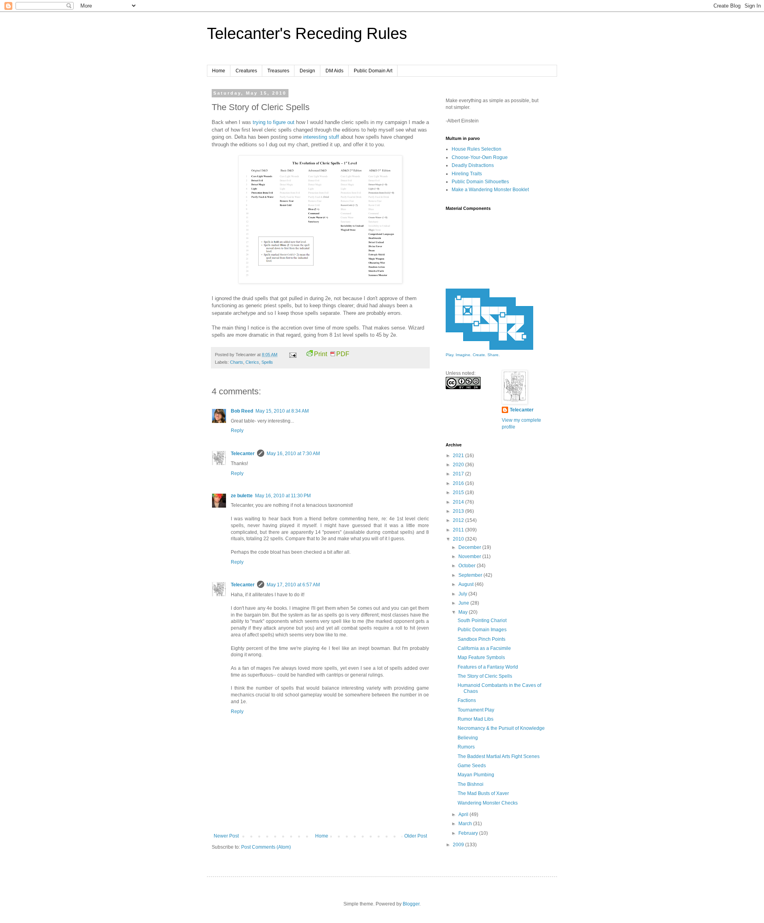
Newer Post (226, 836)
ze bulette (242, 495)
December (470, 547)
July (463, 594)
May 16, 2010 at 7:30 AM (293, 453)
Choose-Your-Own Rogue (480, 157)
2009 (459, 844)
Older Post (415, 836)
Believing (468, 738)
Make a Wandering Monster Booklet (490, 189)
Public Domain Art (373, 71)
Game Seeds (472, 765)
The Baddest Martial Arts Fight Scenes (499, 756)
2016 (459, 483)
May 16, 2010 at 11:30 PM (283, 495)
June (464, 603)
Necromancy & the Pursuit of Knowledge (501, 728)
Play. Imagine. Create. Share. (473, 355)
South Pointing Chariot (482, 620)
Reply (237, 430)
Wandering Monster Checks (488, 803)
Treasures (278, 71)
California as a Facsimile (484, 648)
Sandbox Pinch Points (481, 639)
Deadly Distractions (473, 165)
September (470, 575)
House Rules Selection (476, 149)
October (467, 565)
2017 (459, 474)
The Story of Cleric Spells (485, 676)
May (463, 612)
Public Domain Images (482, 629)
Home (218, 71)
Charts (236, 362)
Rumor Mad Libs (475, 719)
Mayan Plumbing (476, 775)
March (465, 823)
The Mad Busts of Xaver (483, 793)
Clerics (252, 362)
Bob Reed (242, 411)
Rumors (466, 747)
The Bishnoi (470, 784)
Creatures (246, 71)
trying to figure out (273, 122)
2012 (459, 520)
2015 (459, 492)
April (464, 814)
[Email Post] (292, 354)
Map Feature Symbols (481, 657)
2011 (459, 530)
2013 (459, 511)
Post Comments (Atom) (266, 847)
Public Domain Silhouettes (480, 181)
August (466, 584)
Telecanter (243, 453)
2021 (459, 455)
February (468, 833)
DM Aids (334, 71)
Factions (467, 700)
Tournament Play (476, 710)
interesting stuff (321, 137)
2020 (459, 464)
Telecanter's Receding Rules (307, 33)
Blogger (411, 904)
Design (307, 71)
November (470, 556)
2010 (459, 539)
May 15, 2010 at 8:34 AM (282, 411)
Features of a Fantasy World (488, 667)
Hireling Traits (467, 173)
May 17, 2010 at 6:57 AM (293, 585)
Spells (267, 362)
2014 (459, 502)
